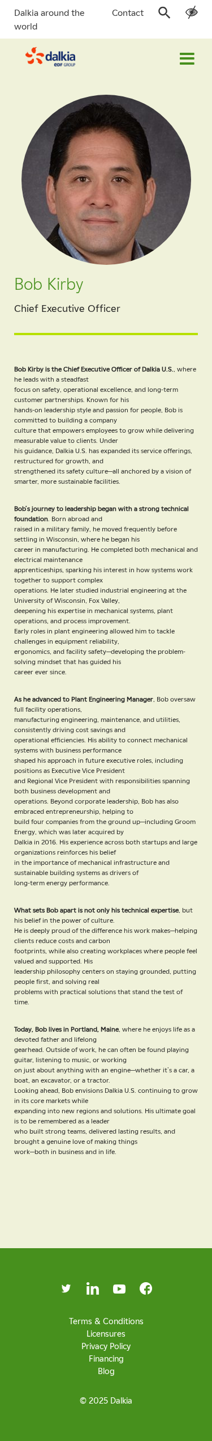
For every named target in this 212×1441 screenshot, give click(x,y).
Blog (106, 1370)
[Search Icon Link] (164, 16)
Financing (106, 1358)
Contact (128, 12)
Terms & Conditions (106, 1320)
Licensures (106, 1333)
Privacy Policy (106, 1345)
